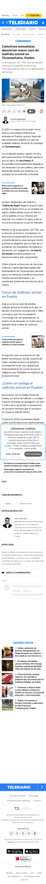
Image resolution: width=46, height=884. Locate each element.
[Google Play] (15, 851)
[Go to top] (42, 787)
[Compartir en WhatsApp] (4, 111)
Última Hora (7, 29)
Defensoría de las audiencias (18, 801)
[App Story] (32, 851)
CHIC (32, 873)
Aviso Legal (33, 796)
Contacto (37, 801)
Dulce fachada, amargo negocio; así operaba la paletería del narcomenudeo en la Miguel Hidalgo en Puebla (29, 678)
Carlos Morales (18, 119)
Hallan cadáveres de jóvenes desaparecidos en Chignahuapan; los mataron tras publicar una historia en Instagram (28, 653)
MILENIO (9, 873)
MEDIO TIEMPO (21, 873)
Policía (32, 29)
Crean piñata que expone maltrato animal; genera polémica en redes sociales (13, 342)
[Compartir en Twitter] (14, 111)
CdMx (15, 15)
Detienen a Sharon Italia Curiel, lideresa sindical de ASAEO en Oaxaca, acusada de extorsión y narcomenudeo (29, 691)
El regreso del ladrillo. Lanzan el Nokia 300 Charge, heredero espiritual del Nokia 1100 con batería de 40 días (28, 665)
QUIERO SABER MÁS (13, 454)
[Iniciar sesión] (43, 22)
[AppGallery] (23, 858)
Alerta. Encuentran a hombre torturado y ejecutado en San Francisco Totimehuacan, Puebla (29, 704)
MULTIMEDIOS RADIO (32, 876)
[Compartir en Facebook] (9, 111)
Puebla (8, 503)
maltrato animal (25, 503)
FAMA (39, 873)
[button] (40, 111)
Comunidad (21, 29)
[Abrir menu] (3, 22)
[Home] (23, 22)
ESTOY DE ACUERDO (33, 454)
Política (42, 29)
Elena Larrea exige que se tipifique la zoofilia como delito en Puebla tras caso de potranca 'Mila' (15, 189)
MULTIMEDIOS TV (14, 876)
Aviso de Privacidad (18, 796)
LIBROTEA (24, 880)
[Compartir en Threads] (19, 111)
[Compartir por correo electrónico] (24, 111)
